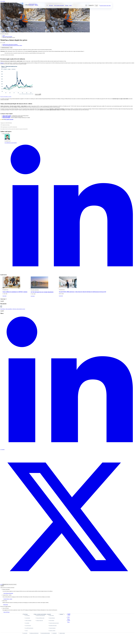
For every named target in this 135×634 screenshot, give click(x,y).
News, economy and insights (40, 614)
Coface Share (51, 615)
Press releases (51, 620)
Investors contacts (52, 630)
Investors (49, 614)
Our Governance (28, 625)
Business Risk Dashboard (40, 615)
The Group (25, 614)
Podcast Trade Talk (39, 620)
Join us (26, 630)
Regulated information (53, 625)
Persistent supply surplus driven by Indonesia (10, 44)
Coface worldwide (28, 620)
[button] (47, 5)
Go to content (2, 1)
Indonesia (2, 62)
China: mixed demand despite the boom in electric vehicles (12, 45)
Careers (61, 614)
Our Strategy (27, 615)
